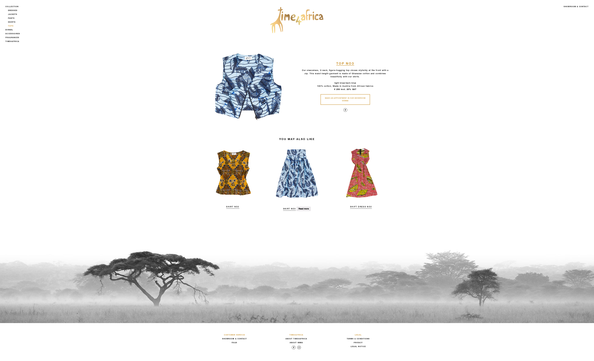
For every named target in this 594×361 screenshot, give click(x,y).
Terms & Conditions (358, 339)
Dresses (13, 10)
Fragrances (12, 37)
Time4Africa (12, 41)
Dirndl (9, 30)
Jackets (12, 14)
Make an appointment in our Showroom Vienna (345, 99)
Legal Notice (358, 346)
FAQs (234, 342)
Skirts (12, 22)
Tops (11, 26)
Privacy (358, 342)
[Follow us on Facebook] (293, 349)
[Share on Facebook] (345, 112)
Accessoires (12, 34)
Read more (304, 209)
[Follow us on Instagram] (299, 349)
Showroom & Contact (576, 6)
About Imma (296, 342)
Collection (12, 6)
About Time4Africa (296, 339)
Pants (11, 18)
